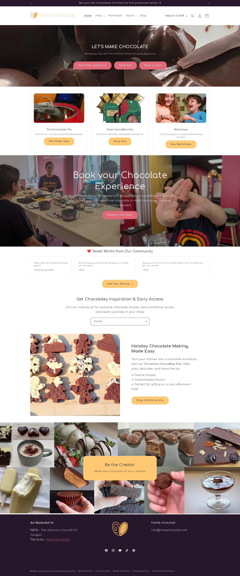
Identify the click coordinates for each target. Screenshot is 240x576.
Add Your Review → (120, 283)
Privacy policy (102, 571)
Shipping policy (141, 571)
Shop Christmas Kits (150, 400)
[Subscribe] (145, 321)
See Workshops (180, 144)
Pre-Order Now (59, 141)
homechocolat (46, 571)
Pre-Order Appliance (92, 65)
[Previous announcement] (31, 3)
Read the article (58, 539)
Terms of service (121, 571)
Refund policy (85, 571)
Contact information (163, 571)
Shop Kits (125, 65)
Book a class (153, 65)
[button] (99, 15)
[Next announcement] (208, 3)
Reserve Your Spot (120, 214)
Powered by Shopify (64, 571)
